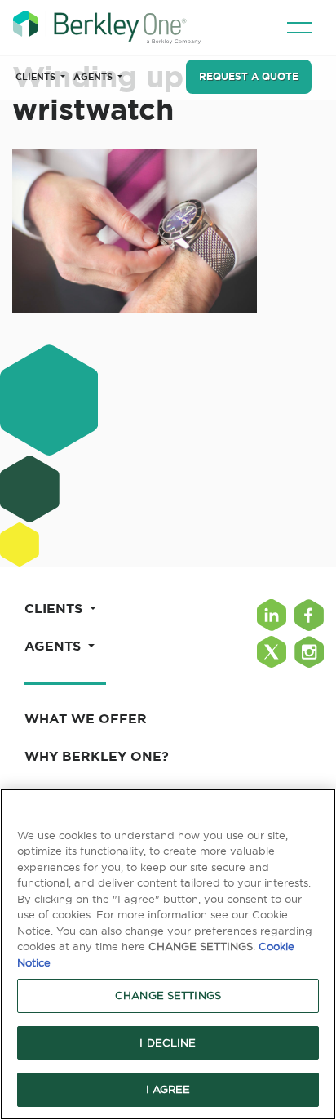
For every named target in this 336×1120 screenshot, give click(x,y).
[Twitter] (271, 652)
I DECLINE (167, 1042)
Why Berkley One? (96, 756)
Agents (94, 77)
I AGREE (168, 1089)
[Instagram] (309, 652)
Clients (36, 77)
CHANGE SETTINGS (168, 995)
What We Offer (85, 718)
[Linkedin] (271, 615)
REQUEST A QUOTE (248, 76)
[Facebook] (309, 615)
